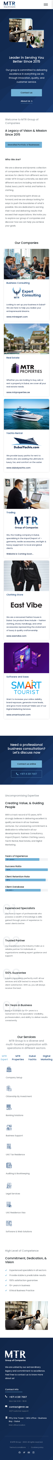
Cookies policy (37, 1447)
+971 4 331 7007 (28, 773)
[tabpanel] (26, 197)
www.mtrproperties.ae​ (18, 392)
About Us (25, 101)
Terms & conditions (18, 1447)
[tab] (26, 159)
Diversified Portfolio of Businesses (23, 144)
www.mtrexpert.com (17, 316)
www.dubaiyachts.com (18, 467)
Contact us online (26, 763)
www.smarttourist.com (18, 714)
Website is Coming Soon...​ (20, 553)
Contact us (26, 92)
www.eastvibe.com (16, 635)
